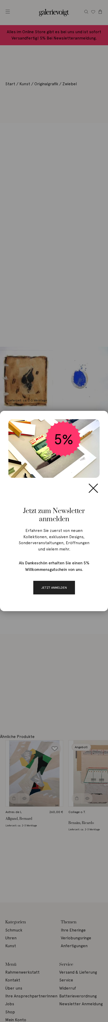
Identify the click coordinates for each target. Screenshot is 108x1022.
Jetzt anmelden (54, 587)
